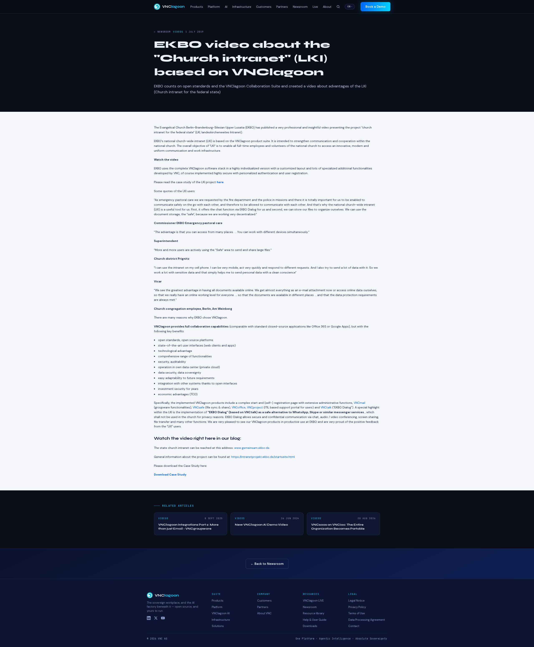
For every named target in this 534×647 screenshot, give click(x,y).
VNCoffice (239, 407)
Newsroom (300, 7)
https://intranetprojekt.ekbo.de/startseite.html (263, 457)
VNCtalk (326, 407)
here (220, 182)
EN (350, 6)
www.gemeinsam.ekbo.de (251, 448)
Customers (263, 7)
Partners (282, 7)
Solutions (218, 626)
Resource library (313, 613)
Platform (214, 7)
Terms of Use (356, 613)
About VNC (264, 613)
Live (315, 7)
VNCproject (255, 407)
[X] (156, 618)
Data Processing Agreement (366, 620)
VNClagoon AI (221, 613)
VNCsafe (198, 407)
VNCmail (359, 403)
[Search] (338, 6)
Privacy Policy (357, 607)
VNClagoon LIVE (313, 600)
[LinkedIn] (149, 618)
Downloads (310, 626)
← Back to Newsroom (267, 564)
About (327, 7)
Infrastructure (241, 7)
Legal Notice (356, 600)
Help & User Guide (314, 620)
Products (196, 7)
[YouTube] (163, 618)
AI (226, 7)
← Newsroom (162, 31)
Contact (353, 626)
